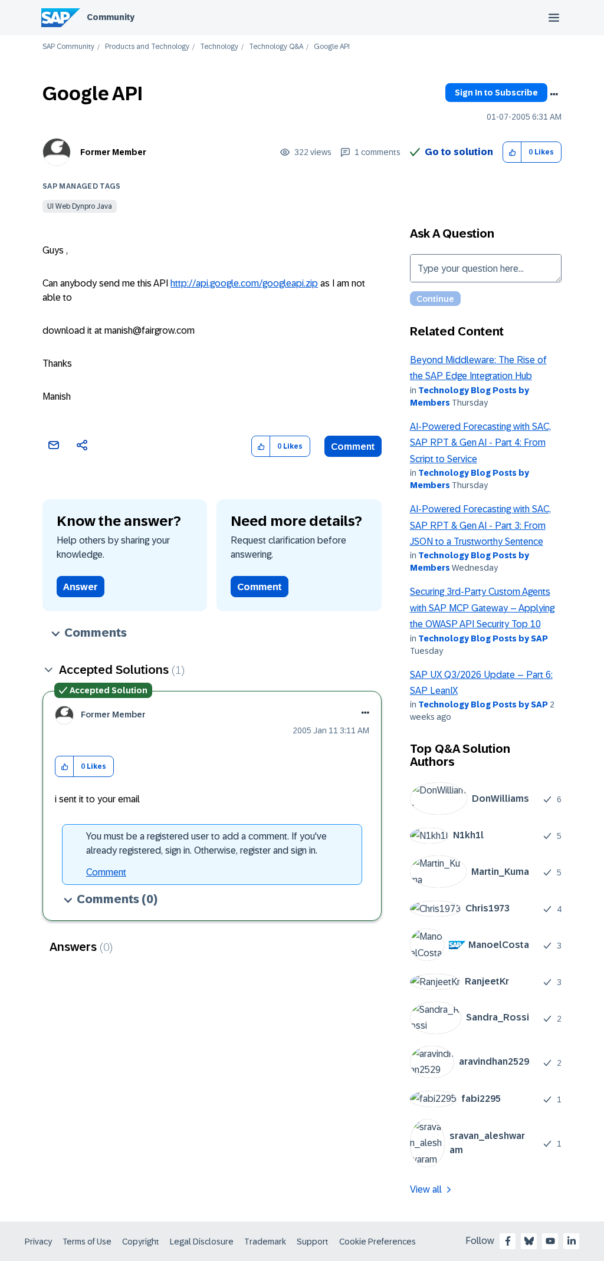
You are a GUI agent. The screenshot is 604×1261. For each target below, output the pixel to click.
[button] (512, 152)
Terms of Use (87, 1241)
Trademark (265, 1241)
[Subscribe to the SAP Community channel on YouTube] (550, 1241)
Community (110, 17)
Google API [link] (332, 47)
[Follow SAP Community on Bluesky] (529, 1241)
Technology (219, 47)
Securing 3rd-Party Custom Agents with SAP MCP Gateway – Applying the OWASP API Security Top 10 (482, 608)
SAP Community (68, 47)
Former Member (113, 152)
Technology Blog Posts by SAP (483, 638)
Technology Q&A (276, 47)
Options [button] (554, 94)
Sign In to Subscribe (496, 92)
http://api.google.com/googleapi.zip (244, 283)
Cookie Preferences (377, 1241)
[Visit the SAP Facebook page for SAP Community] (508, 1241)
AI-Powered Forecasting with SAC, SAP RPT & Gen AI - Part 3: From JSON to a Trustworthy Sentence (480, 525)
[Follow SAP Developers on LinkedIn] (571, 1241)
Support (313, 1241)
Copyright (140, 1241)
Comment (353, 447)
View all (426, 1189)
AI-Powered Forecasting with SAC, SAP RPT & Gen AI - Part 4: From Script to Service (480, 443)
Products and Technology (147, 47)
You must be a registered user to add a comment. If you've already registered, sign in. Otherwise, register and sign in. (206, 843)
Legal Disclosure (202, 1241)
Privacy (38, 1241)
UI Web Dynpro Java (79, 206)
